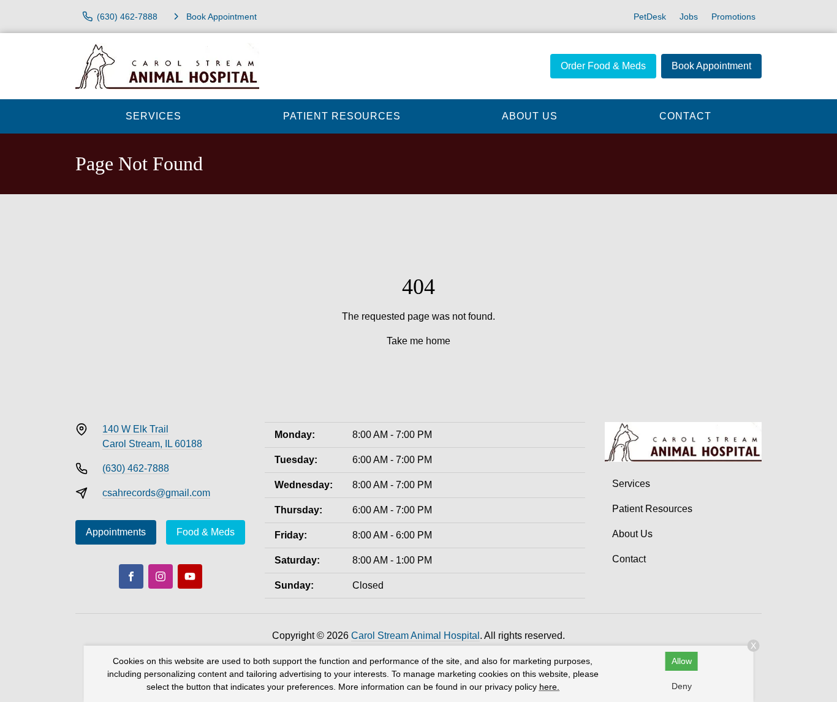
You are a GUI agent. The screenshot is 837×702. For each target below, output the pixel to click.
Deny (682, 686)
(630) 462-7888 (135, 468)
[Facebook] (131, 576)
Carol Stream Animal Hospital (415, 635)
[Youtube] (190, 576)
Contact (685, 116)
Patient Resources (342, 116)
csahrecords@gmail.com (156, 493)
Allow (682, 661)
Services (153, 116)
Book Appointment (711, 66)
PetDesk (650, 16)
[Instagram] (160, 576)
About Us (530, 116)
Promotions (733, 16)
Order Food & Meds (603, 66)
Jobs (689, 16)
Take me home (418, 341)
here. (549, 687)
